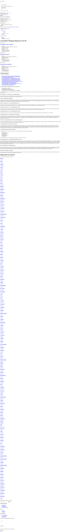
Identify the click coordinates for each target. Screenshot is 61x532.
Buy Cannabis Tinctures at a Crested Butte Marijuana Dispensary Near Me (12, 83)
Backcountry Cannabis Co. (5, 54)
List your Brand (4, 516)
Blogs (4, 32)
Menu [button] (3, 30)
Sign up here (8, 16)
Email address (2, 20)
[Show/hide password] (8, 14)
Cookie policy (4, 505)
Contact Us (3, 511)
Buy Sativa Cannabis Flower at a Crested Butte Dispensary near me (11, 78)
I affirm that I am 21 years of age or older (6, 24)
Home (3, 37)
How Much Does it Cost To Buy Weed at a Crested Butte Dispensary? (11, 76)
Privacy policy (4, 506)
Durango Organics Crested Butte (5, 64)
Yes (2, 530)
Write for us (3, 512)
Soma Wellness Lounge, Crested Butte (6, 44)
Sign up (1, 25)
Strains (4, 31)
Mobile (1, 19)
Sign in (1, 15)
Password (1, 13)
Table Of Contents (4, 73)
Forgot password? (5, 13)
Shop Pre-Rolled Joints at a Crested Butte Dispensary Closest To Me (11, 80)
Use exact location (3, 7)
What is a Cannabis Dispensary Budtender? (7, 77)
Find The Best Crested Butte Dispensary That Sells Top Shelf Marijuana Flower (12, 81)
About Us (3, 510)
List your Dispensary (4, 515)
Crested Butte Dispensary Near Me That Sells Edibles (9, 82)
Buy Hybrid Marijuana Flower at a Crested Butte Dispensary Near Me (11, 79)
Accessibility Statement (5, 507)
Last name (1, 18)
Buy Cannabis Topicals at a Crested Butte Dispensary (9, 84)
